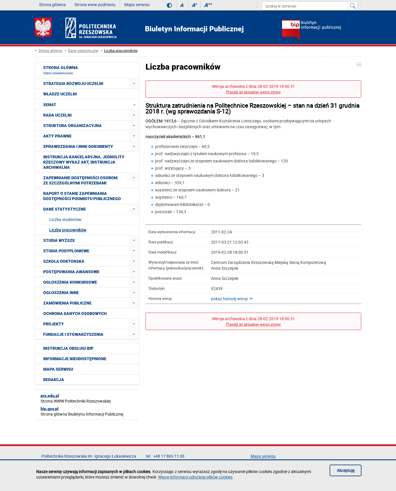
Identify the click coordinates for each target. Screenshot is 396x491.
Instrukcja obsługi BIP (68, 348)
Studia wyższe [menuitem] (59, 240)
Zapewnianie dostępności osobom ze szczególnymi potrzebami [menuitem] (80, 180)
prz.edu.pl (50, 395)
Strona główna (52, 4)
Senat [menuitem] (49, 104)
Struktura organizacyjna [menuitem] (72, 125)
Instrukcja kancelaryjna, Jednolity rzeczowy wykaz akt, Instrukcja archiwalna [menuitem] (83, 162)
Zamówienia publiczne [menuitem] (67, 303)
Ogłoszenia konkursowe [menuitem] (70, 282)
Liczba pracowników (121, 50)
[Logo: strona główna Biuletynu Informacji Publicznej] (321, 31)
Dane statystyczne (83, 50)
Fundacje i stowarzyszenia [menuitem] (73, 334)
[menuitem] (134, 83)
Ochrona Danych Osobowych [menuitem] (75, 313)
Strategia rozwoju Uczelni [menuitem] (73, 83)
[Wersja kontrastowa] (165, 5)
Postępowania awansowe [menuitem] (71, 271)
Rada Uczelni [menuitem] (57, 115)
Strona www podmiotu (95, 4)
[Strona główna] (76, 27)
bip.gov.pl (50, 408)
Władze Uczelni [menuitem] (60, 94)
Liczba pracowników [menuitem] (67, 230)
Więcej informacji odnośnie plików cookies (195, 477)
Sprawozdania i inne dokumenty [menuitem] (78, 146)
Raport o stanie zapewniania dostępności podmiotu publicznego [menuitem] (82, 196)
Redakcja (53, 379)
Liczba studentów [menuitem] (65, 219)
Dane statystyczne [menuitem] (64, 209)
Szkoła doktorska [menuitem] (63, 261)
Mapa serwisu (137, 4)
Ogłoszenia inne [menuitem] (61, 292)
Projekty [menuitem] (53, 324)
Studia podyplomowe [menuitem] (66, 251)
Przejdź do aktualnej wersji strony (253, 92)
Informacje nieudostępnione (74, 358)
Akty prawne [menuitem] (57, 136)
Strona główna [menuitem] (60, 70)
